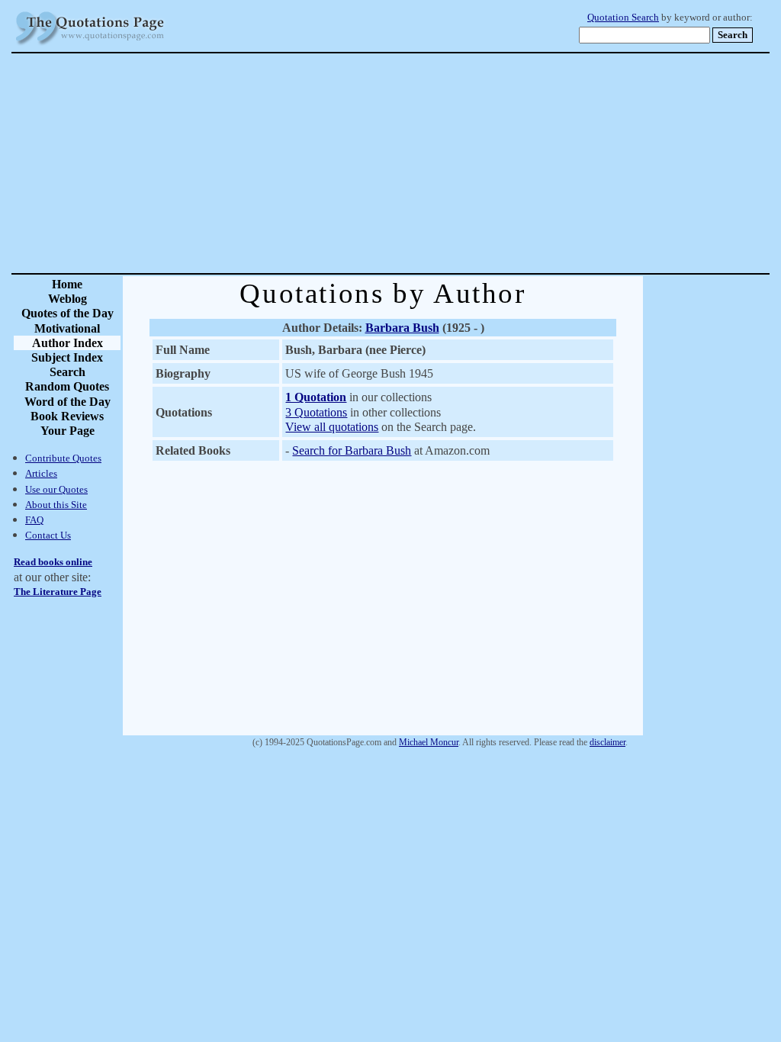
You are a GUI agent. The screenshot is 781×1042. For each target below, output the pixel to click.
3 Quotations (316, 412)
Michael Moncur (428, 742)
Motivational (67, 328)
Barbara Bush (402, 327)
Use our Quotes (56, 489)
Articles (41, 473)
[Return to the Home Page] (90, 45)
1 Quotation (315, 397)
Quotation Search (623, 17)
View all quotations (331, 426)
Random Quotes (67, 386)
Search (67, 371)
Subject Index (67, 357)
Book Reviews (67, 416)
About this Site (56, 504)
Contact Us (48, 535)
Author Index (67, 342)
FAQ (34, 520)
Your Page (67, 430)
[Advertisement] (444, 163)
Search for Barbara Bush (351, 450)
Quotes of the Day (67, 313)
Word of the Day (67, 401)
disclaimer (607, 742)
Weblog (67, 298)
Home (67, 284)
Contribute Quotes (63, 458)
